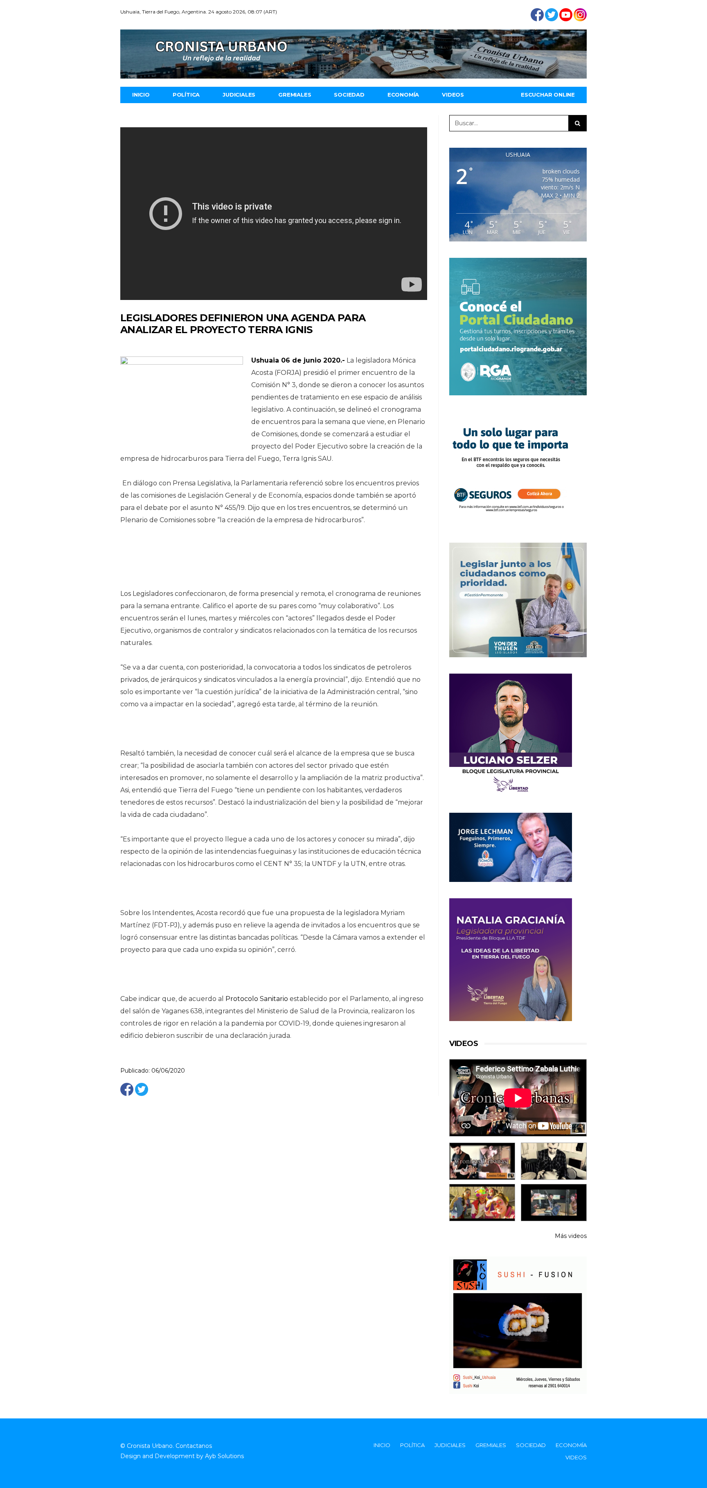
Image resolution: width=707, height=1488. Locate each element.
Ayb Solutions (224, 1456)
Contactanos (194, 1446)
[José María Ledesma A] (554, 1202)
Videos (453, 94)
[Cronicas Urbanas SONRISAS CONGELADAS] (482, 1202)
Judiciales (239, 94)
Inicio (141, 94)
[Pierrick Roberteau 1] (554, 1161)
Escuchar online (548, 94)
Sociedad (349, 94)
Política (186, 94)
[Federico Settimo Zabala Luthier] (482, 1161)
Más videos (571, 1236)
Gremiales (294, 94)
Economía (403, 94)
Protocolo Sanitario (256, 999)
